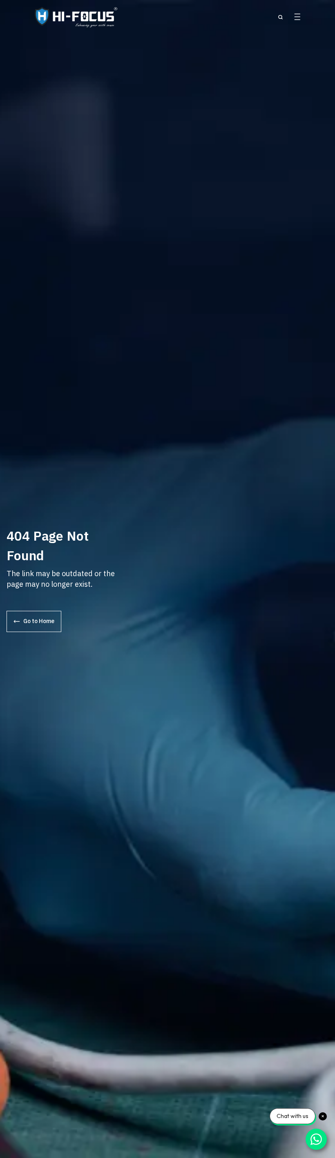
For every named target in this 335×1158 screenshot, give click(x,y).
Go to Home (38, 621)
